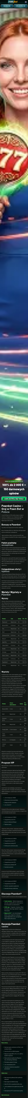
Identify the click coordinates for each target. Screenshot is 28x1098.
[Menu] (26, 2)
